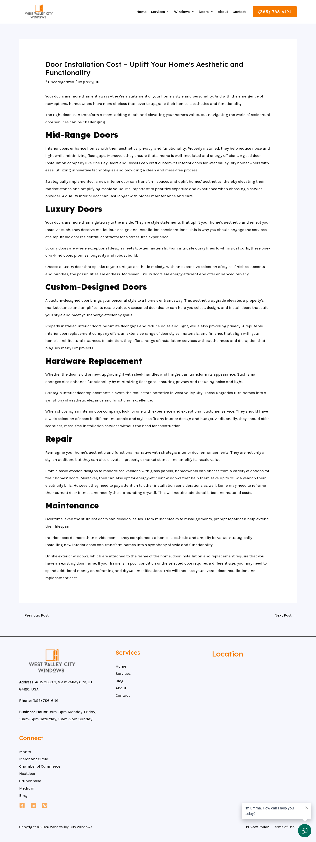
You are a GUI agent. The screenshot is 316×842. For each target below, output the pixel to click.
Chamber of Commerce (39, 766)
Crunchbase (30, 780)
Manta (25, 751)
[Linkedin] (33, 805)
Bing (23, 795)
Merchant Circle (33, 759)
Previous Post (34, 615)
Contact (239, 11)
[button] (167, 12)
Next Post (285, 615)
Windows (182, 11)
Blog (120, 680)
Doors (204, 11)
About (223, 11)
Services (158, 11)
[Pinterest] (45, 805)
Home (141, 11)
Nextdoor (27, 773)
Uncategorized (61, 81)
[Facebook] (22, 805)
